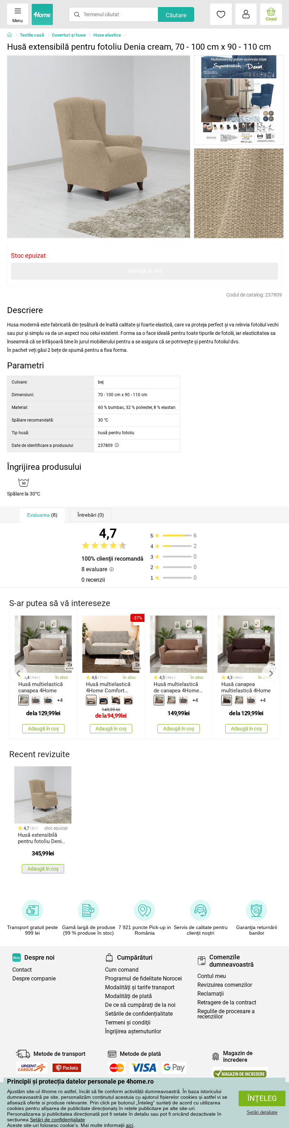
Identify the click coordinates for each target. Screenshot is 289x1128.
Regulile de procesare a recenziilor (226, 1014)
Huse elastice (107, 35)
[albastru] (104, 700)
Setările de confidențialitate (139, 1013)
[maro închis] (227, 700)
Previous (18, 673)
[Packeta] (67, 1068)
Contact (22, 969)
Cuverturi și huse (69, 35)
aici (129, 1125)
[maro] (128, 700)
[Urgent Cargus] (31, 1068)
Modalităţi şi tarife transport (139, 987)
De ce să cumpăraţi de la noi (140, 1005)
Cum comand (122, 969)
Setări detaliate (262, 1112)
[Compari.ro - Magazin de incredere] (240, 1073)
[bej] (24, 700)
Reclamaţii (210, 993)
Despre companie (34, 978)
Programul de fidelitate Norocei (143, 978)
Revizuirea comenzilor (224, 984)
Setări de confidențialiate (57, 1119)
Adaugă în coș (144, 270)
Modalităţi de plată (128, 996)
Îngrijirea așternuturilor (133, 1031)
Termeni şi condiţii (127, 1022)
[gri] (36, 700)
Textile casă (32, 35)
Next (270, 673)
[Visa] (143, 1068)
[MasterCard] (117, 1068)
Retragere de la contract (226, 1002)
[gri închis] (48, 700)
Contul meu (211, 976)
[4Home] (12, 35)
